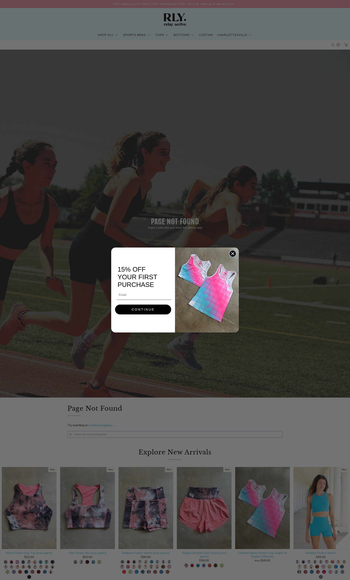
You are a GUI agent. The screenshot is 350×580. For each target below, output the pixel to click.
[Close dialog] (233, 253)
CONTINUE (143, 309)
